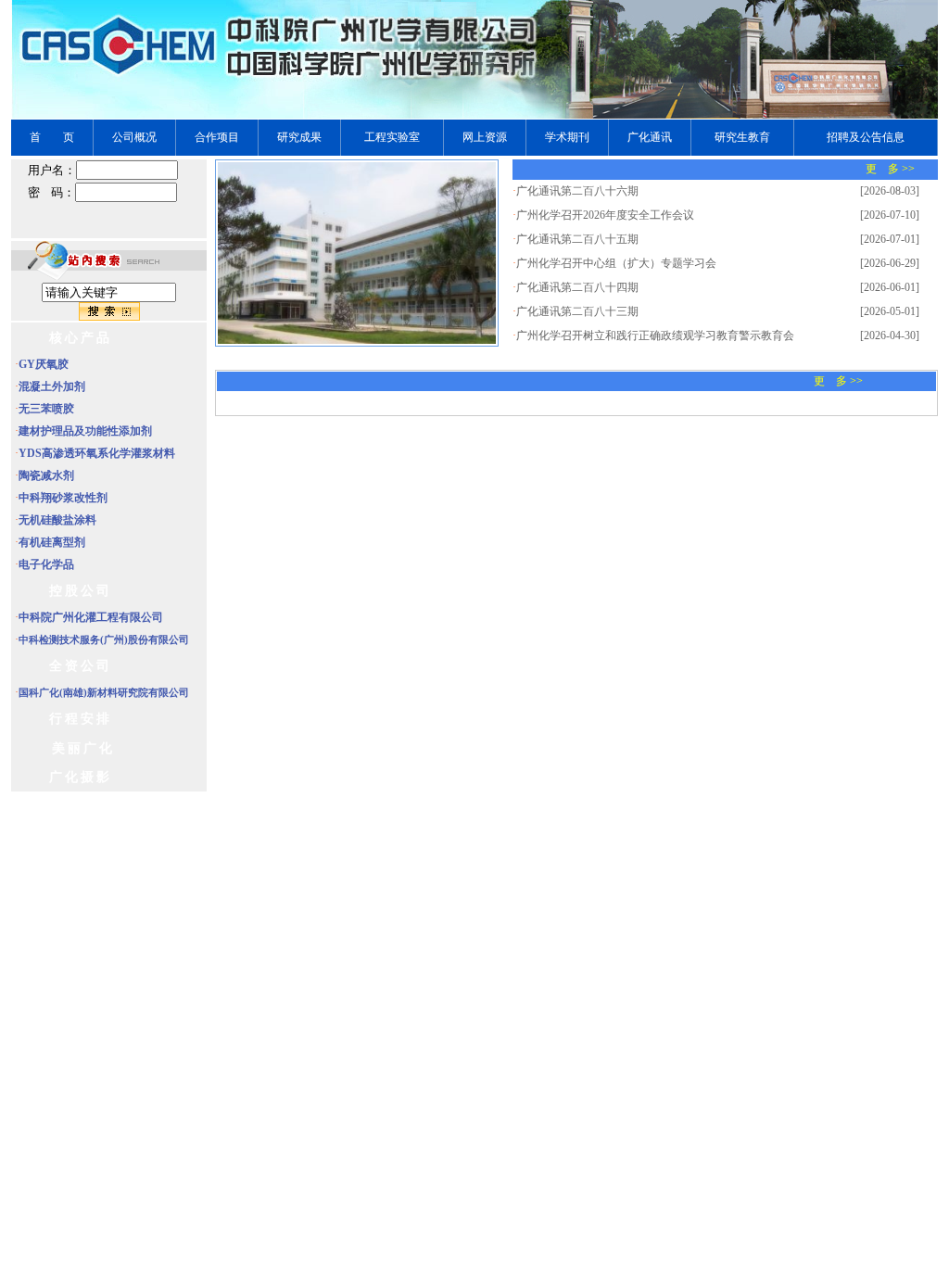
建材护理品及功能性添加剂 (85, 430)
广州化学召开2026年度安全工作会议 (605, 215)
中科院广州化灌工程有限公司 (91, 617)
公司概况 (134, 137)
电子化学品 (46, 564)
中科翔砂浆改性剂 (63, 497)
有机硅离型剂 (52, 542)
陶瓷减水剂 (46, 475)
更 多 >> (890, 168)
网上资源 (484, 137)
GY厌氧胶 (44, 364)
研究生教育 (742, 137)
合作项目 (217, 137)
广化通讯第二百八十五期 (577, 239)
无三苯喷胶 (46, 408)
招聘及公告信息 (866, 137)
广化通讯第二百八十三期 (577, 311)
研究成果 (299, 137)
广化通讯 (649, 137)
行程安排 (80, 719)
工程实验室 (392, 137)
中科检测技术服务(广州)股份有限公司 (104, 639)
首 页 (52, 137)
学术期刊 (567, 137)
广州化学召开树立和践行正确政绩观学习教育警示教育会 (655, 335)
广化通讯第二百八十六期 (577, 190)
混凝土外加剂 (52, 386)
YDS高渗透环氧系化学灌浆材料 (97, 453)
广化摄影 (80, 777)
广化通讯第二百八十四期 (577, 287)
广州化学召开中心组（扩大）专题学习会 (616, 263)
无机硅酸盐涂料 (57, 519)
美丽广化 (83, 748)
